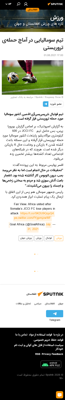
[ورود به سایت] (25, 4)
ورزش (59, 238)
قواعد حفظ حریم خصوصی (48, 339)
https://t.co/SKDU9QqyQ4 (37, 214)
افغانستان (50, 304)
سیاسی (37, 304)
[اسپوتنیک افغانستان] (56, 5)
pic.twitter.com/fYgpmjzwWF (32, 218)
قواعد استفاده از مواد (40, 334)
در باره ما (58, 334)
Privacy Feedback (52, 354)
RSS (37, 354)
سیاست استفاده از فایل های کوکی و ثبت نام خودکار (38, 347)
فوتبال (49, 238)
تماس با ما (21, 335)
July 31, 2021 (30, 227)
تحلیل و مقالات (23, 304)
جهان (60, 304)
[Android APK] (51, 365)
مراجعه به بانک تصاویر (22, 97)
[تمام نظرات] (59, 394)
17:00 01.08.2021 (53, 55)
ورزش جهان (26, 238)
